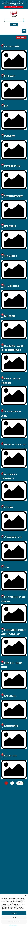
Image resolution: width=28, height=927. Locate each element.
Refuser (14, 917)
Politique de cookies (13, 925)
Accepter (14, 913)
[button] (25, 895)
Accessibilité (21, 37)
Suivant (20, 783)
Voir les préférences (14, 921)
